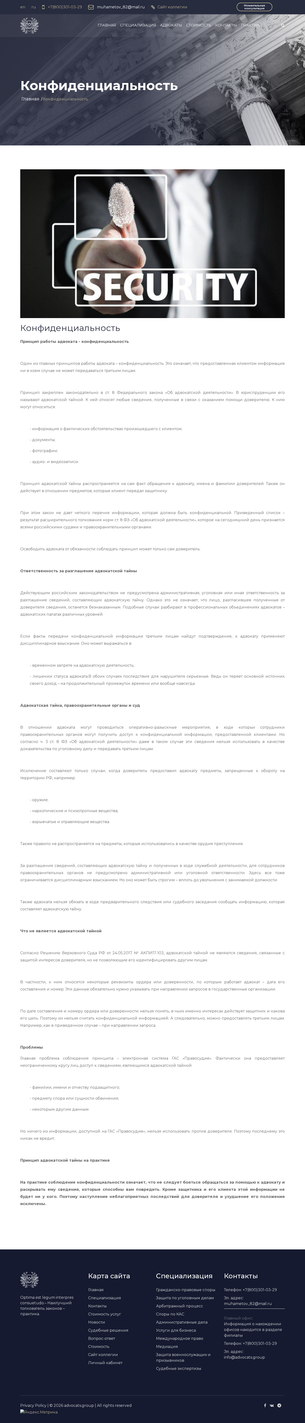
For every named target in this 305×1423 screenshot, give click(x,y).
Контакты (226, 25)
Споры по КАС (170, 1314)
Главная (107, 25)
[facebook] (265, 1405)
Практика (251, 25)
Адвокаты (171, 25)
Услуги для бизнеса (176, 1330)
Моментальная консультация (254, 7)
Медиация (167, 1346)
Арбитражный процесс (179, 1306)
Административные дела (182, 1322)
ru (33, 7)
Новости (96, 1322)
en (22, 7)
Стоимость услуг (104, 1314)
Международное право (179, 1338)
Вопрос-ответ (101, 1338)
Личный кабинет (105, 1363)
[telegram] (279, 1405)
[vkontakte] (272, 1405)
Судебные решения (108, 1330)
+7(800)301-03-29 (64, 7)
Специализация (138, 25)
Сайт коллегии (172, 7)
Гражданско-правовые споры (185, 1290)
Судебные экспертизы (178, 1368)
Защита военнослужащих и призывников (183, 1357)
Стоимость (198, 25)
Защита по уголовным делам (185, 1298)
